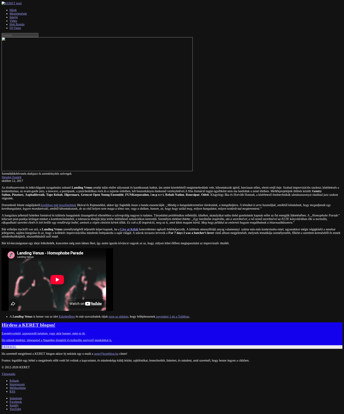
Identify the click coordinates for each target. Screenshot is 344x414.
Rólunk (14, 380)
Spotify (14, 405)
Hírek (13, 10)
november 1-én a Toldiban (172, 316)
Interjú (14, 17)
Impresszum (17, 384)
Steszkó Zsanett (11, 177)
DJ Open (15, 28)
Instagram (16, 398)
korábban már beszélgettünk (58, 205)
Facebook (16, 401)
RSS (12, 391)
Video (13, 20)
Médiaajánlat (18, 388)
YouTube (15, 409)
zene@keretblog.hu (106, 353)
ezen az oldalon (118, 316)
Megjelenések (18, 13)
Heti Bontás (17, 24)
